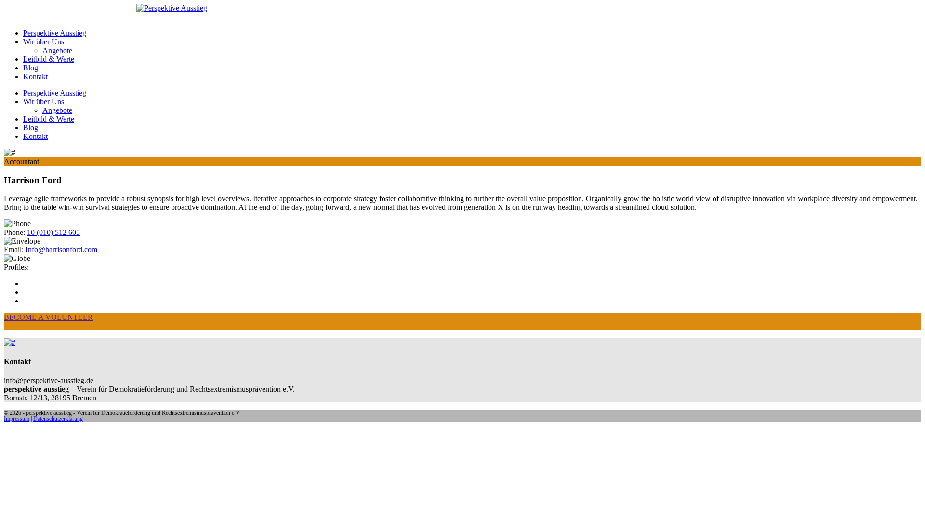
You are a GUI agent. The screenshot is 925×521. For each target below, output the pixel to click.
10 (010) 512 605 (53, 232)
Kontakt (35, 76)
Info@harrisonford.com (61, 250)
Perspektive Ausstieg (54, 33)
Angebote (57, 50)
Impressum (16, 418)
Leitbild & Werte (48, 59)
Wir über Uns (43, 42)
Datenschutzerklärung (58, 418)
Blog (30, 68)
